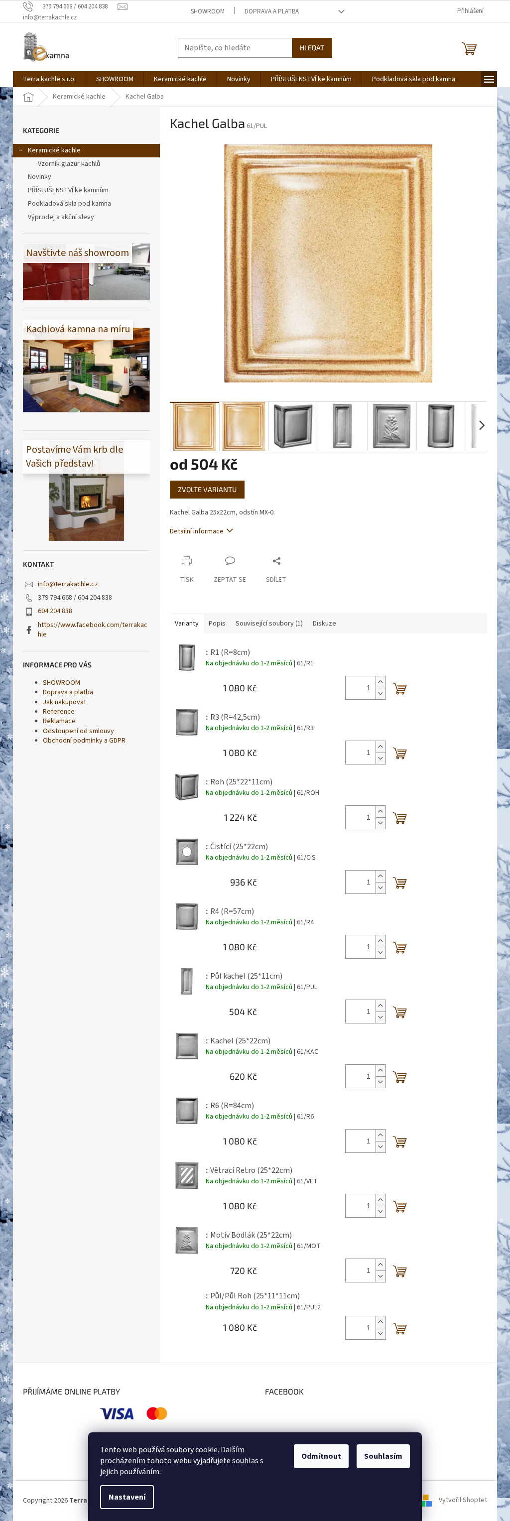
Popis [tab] (217, 624)
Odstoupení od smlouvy (78, 731)
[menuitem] (49, 79)
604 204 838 (55, 611)
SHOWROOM (208, 11)
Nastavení (127, 1497)
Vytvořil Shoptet (463, 1501)
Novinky (39, 177)
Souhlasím (383, 1456)
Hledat (312, 47)
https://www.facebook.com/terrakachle (92, 629)
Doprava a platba (272, 11)
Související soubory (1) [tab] (269, 624)
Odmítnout (321, 1456)
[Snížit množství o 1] (380, 693)
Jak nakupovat (64, 702)
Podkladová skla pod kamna (69, 204)
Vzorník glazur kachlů (69, 164)
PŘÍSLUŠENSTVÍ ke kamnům (68, 190)
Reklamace (59, 721)
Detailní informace (197, 531)
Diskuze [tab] (324, 624)
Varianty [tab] (187, 624)
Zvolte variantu (207, 489)
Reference (59, 712)
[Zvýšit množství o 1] (380, 682)
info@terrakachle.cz (68, 584)
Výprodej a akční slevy (61, 217)
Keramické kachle (54, 150)
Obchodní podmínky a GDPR (84, 741)
